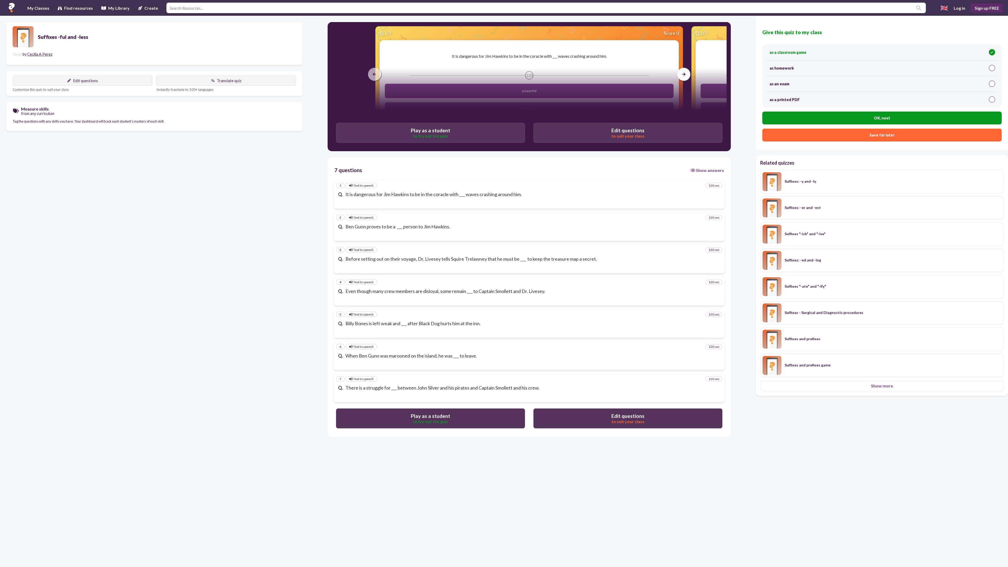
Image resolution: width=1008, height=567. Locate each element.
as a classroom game (788, 52)
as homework (782, 68)
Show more (882, 385)
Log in (959, 8)
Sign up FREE (987, 8)
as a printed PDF (785, 99)
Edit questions (85, 80)
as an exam (779, 84)
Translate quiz (229, 80)
